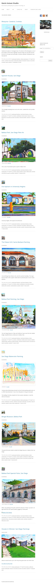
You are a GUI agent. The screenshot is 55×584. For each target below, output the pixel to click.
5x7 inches (26, 566)
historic (28, 115)
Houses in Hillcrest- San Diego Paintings (16, 529)
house (32, 115)
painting (19, 519)
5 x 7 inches (14, 115)
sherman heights (22, 117)
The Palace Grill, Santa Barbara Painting (16, 242)
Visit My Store (46, 32)
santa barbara (14, 285)
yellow (33, 227)
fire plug (6, 227)
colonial (33, 171)
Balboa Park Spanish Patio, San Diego (15, 473)
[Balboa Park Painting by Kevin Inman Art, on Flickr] (7, 512)
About (8, 9)
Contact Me (19, 9)
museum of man (25, 341)
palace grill (4, 285)
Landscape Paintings (16, 59)
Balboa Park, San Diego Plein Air (13, 132)
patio (22, 519)
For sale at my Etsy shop (7, 563)
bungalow (24, 225)
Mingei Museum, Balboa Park (12, 417)
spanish (10, 62)
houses (3, 568)
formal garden (13, 458)
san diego (17, 117)
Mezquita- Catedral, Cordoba (12, 21)
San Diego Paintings (25, 114)
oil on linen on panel (10, 117)
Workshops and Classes (36, 9)
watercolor (17, 403)
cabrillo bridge (4, 341)
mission (11, 568)
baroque (29, 339)
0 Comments (4, 78)
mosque (28, 60)
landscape (4, 117)
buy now (9, 105)
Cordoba (6, 60)
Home (3, 9)
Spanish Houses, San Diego (11, 76)
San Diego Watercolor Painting (12, 356)
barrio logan (24, 115)
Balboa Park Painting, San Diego (13, 299)
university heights (28, 227)
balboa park (28, 171)
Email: (41, 48)
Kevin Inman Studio (10, 3)
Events (26, 9)
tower (9, 459)
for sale (11, 329)
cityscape (20, 401)
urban (22, 285)
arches (24, 171)
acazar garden (20, 456)
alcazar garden (20, 171)
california (28, 225)
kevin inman (11, 60)
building (33, 339)
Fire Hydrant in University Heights (13, 187)
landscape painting (18, 60)
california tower (15, 341)
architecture (19, 115)
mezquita (24, 60)
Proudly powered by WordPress (8, 581)
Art (13, 9)
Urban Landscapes (24, 59)
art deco (11, 401)
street (10, 403)
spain (7, 62)
